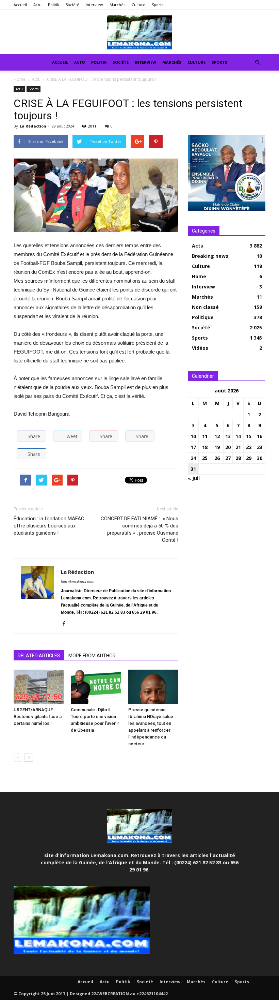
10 (193, 436)
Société (72, 4)
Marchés (117, 4)
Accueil (20, 4)
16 (259, 436)
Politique (203, 317)
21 (238, 447)
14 (238, 436)
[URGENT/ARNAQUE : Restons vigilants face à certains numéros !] (39, 687)
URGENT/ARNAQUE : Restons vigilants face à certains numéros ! (38, 716)
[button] (257, 62)
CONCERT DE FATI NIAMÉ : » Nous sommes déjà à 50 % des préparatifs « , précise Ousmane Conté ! (139, 529)
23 (259, 447)
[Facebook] (66, 624)
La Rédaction (33, 126)
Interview (94, 4)
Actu (37, 4)
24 (193, 458)
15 (248, 436)
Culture (138, 4)
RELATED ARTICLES (39, 655)
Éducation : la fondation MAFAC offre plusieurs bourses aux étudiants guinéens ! (49, 526)
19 (217, 447)
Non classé (205, 307)
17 (193, 447)
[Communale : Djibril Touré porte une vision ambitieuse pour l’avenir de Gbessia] (96, 687)
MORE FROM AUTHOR (92, 655)
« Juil (194, 478)
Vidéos (200, 348)
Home (20, 79)
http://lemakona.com (77, 582)
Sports (157, 4)
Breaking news (210, 256)
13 (228, 436)
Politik (53, 4)
